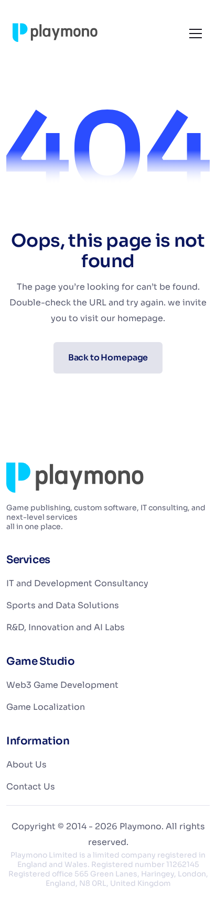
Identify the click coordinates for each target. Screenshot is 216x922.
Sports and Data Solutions (62, 605)
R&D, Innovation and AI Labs (65, 627)
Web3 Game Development (62, 684)
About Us (26, 764)
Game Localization (45, 706)
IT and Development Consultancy (77, 583)
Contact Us (30, 786)
